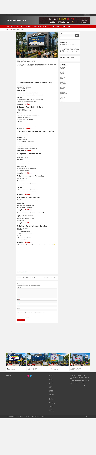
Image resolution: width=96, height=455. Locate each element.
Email (18, 303)
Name (18, 299)
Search (61, 33)
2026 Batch (28, 59)
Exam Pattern (62, 82)
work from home (63, 101)
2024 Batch (19, 59)
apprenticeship (62, 76)
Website (18, 308)
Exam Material (62, 81)
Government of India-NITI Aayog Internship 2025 (26, 277)
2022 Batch (62, 68)
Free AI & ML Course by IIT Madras (50, 277)
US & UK (61, 98)
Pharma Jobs (62, 92)
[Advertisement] (30, 7)
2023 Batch (62, 69)
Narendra (13, 369)
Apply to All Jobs (46, 14)
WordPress (44, 416)
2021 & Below (62, 67)
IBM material (62, 87)
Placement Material (81, 14)
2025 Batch (24, 59)
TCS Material (62, 96)
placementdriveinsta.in (16, 20)
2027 (61, 74)
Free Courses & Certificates (54, 14)
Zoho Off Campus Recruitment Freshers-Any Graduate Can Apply (79, 367)
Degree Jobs (62, 77)
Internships (62, 88)
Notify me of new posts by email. (23, 317)
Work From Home (62, 14)
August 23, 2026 (9, 369)
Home (42, 14)
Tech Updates (62, 97)
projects (61, 94)
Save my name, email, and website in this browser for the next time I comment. (32, 312)
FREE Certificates (63, 83)
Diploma (61, 78)
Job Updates (62, 91)
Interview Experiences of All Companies (71, 14)
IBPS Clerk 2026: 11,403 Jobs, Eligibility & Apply (68, 44)
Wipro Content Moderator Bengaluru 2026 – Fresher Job (69, 48)
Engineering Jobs (63, 79)
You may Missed (10, 352)
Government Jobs (63, 84)
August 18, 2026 (51, 369)
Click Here (28, 104)
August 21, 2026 (30, 369)
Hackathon (62, 86)
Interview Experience (63, 89)
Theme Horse (32, 416)
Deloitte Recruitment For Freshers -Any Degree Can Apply (79, 385)
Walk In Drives (62, 99)
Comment (19, 287)
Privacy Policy (22, 416)
